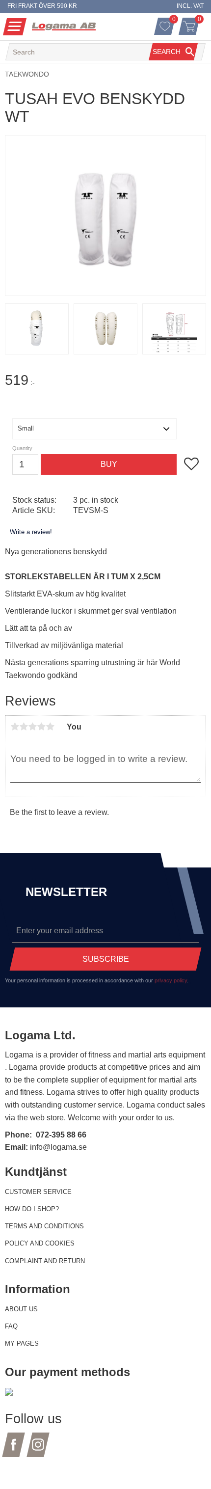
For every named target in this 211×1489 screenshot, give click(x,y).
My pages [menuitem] (22, 1343)
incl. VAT (190, 5)
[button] (14, 26)
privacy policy (171, 980)
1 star (14, 726)
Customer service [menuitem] (38, 1191)
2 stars (23, 726)
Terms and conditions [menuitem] (44, 1226)
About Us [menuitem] (21, 1309)
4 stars (41, 726)
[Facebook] (13, 1450)
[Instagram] (38, 1450)
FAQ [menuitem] (11, 1326)
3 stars (32, 726)
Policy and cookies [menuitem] (40, 1243)
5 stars (50, 726)
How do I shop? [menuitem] (32, 1209)
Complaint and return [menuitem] (45, 1261)
